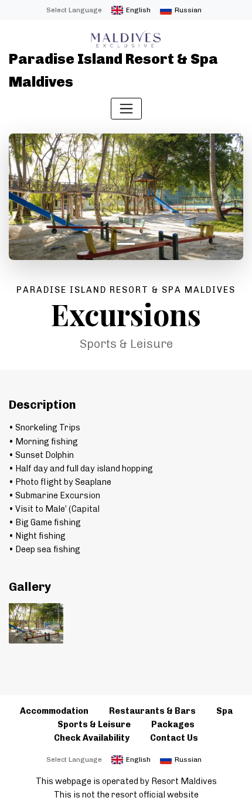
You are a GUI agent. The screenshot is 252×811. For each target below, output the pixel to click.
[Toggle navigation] (126, 108)
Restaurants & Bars (152, 711)
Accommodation (54, 711)
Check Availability (92, 738)
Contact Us (174, 738)
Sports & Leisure (94, 724)
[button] (26, 197)
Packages (173, 724)
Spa (224, 711)
